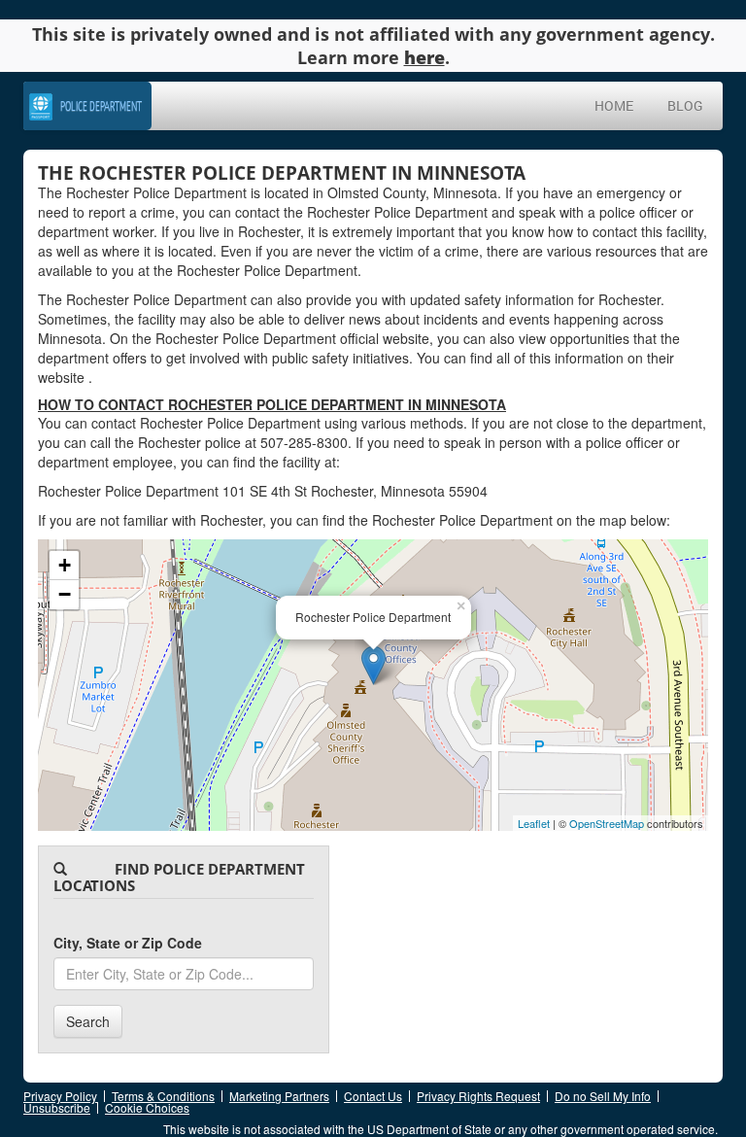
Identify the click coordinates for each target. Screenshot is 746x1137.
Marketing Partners (279, 1095)
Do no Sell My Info (603, 1095)
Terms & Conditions (163, 1095)
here (424, 57)
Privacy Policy (60, 1095)
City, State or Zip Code (127, 942)
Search (88, 1021)
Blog (685, 105)
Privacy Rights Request (478, 1095)
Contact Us (373, 1095)
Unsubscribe (56, 1107)
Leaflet (534, 823)
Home (613, 105)
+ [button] (64, 565)
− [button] (64, 594)
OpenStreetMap (606, 823)
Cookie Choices (147, 1107)
